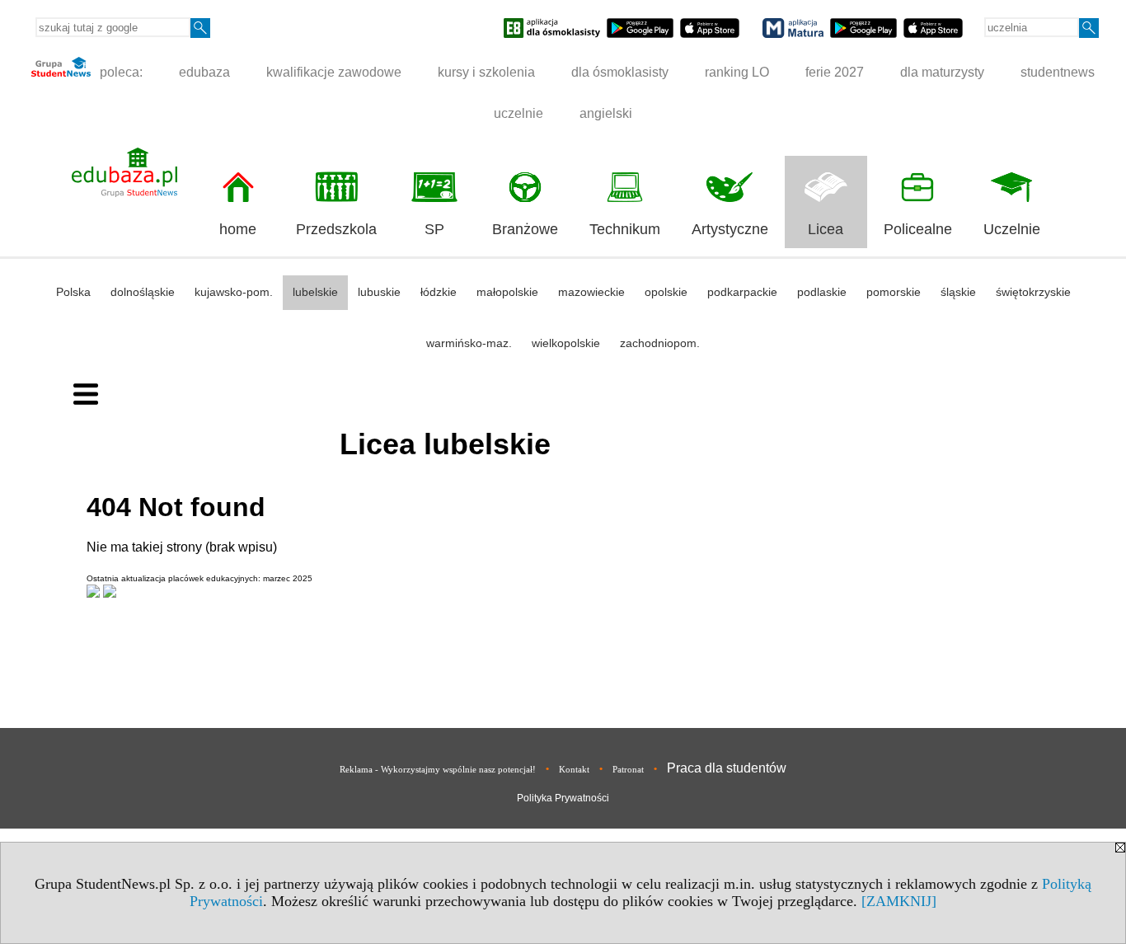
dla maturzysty (942, 72)
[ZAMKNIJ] (898, 901)
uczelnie (518, 113)
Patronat (628, 769)
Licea (825, 229)
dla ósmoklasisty (620, 72)
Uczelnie (1011, 229)
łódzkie (438, 291)
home (237, 229)
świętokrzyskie (1033, 291)
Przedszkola (336, 229)
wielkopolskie (566, 343)
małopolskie (507, 291)
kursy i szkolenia (486, 72)
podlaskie (822, 291)
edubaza (204, 72)
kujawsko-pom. (234, 291)
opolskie (666, 291)
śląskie (958, 291)
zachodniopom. (660, 343)
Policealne (918, 229)
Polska (73, 291)
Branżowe (525, 229)
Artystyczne (730, 229)
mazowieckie (591, 291)
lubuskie (379, 291)
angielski (605, 113)
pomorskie (893, 291)
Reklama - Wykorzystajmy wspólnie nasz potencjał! (438, 769)
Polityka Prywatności (563, 798)
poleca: (119, 72)
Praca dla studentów (726, 768)
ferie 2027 (834, 72)
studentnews (1057, 72)
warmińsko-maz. (469, 343)
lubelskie (315, 291)
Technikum (624, 229)
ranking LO (737, 72)
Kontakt (574, 769)
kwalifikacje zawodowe (333, 72)
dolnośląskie (142, 291)
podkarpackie (742, 291)
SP (434, 229)
